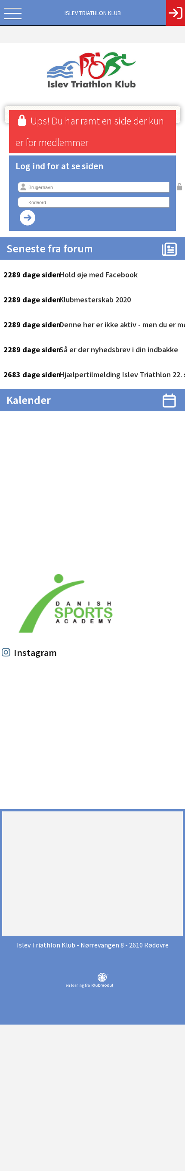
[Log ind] (175, 13)
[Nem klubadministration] (89, 986)
